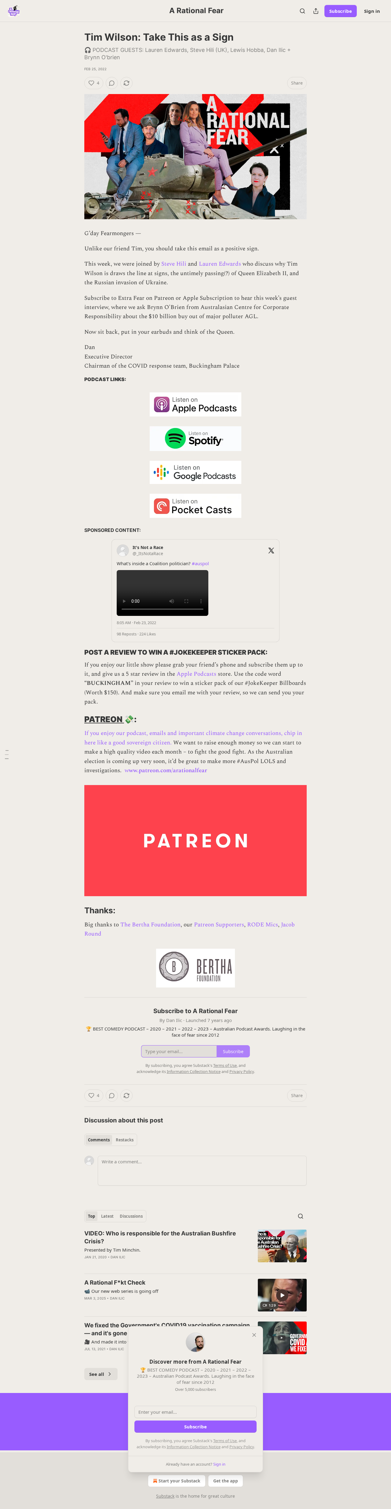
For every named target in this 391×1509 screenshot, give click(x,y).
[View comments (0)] (112, 83)
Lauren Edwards (220, 264)
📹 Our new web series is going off (121, 1291)
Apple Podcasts (197, 674)
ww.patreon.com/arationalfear (168, 770)
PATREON (104, 719)
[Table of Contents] (6, 754)
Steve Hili (173, 264)
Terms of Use (225, 1440)
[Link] (76, 652)
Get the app (225, 1481)
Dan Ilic (118, 1257)
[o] (282, 1295)
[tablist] (110, 1140)
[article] (195, 1249)
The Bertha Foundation (150, 924)
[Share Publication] (316, 11)
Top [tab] (91, 1216)
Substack (165, 1496)
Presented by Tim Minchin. (112, 1250)
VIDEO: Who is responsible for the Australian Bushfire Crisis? (160, 1237)
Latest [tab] (107, 1216)
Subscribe (340, 11)
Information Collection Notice (194, 1446)
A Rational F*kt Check (114, 1282)
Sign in (372, 11)
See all (96, 1374)
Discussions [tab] (131, 1216)
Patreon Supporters (219, 924)
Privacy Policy (241, 1446)
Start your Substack (179, 1481)
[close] (254, 1335)
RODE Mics (262, 924)
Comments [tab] (99, 1140)
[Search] (302, 11)
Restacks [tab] (124, 1140)
